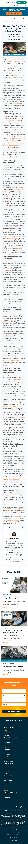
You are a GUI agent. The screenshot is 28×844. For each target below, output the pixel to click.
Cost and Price (7, 594)
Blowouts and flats (15, 276)
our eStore (5, 512)
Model (4, 700)
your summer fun (16, 77)
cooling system (7, 335)
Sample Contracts (8, 759)
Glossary (6, 756)
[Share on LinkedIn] (9, 36)
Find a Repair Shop (8, 761)
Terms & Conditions (14, 837)
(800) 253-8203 (7, 508)
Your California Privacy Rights (14, 832)
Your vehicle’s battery (8, 165)
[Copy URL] (23, 36)
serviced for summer (8, 80)
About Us (6, 773)
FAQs (4, 518)
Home (2, 18)
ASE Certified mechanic (12, 238)
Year (4, 691)
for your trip (10, 254)
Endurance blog (16, 516)
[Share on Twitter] (14, 36)
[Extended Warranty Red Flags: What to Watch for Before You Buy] (14, 618)
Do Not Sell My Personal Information (14, 834)
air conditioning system (14, 120)
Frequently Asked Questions (11, 752)
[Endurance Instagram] (21, 807)
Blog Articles (7, 749)
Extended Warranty (9, 628)
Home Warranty (7, 742)
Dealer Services (8, 782)
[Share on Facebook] (5, 36)
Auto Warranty (7, 754)
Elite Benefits (9, 292)
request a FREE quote (18, 508)
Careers (6, 785)
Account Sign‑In (11, 2)
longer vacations (12, 61)
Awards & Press (7, 778)
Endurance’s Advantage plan (16, 193)
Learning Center (9, 18)
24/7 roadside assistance (17, 494)
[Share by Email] (18, 36)
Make (4, 695)
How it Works (7, 735)
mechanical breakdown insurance (12, 520)
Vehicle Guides (7, 766)
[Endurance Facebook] (7, 807)
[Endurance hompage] (14, 722)
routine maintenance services (11, 360)
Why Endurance (7, 775)
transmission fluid (12, 226)
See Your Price (21, 2)
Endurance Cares (8, 780)
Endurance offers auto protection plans (13, 479)
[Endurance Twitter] (16, 807)
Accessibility (7, 797)
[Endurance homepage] (8, 5)
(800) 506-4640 (15, 13)
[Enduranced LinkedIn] (11, 807)
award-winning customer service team (13, 406)
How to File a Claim (8, 763)
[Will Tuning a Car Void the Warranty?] (14, 654)
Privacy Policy (14, 829)
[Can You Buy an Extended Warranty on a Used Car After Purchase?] (14, 585)
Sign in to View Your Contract (11, 792)
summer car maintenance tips (15, 103)
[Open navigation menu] (2, 5)
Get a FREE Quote (14, 711)
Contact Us (6, 799)
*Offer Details (14, 840)
